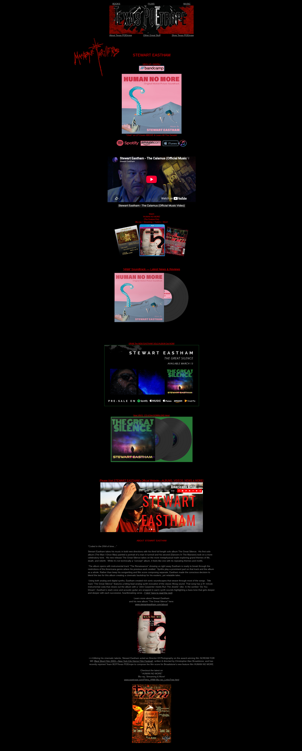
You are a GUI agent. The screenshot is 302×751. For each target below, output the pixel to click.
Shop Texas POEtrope (183, 35)
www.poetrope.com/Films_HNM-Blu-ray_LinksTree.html (151, 679)
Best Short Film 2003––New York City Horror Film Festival (123, 661)
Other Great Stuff (151, 35)
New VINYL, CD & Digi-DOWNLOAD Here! (151, 415)
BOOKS (116, 4)
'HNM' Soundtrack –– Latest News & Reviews (151, 269)
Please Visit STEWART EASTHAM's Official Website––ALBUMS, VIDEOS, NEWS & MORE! (151, 480)
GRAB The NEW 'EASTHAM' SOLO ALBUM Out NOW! (151, 344)
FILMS (151, 4)
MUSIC (186, 4)
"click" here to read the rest (158, 593)
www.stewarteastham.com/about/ (151, 604)
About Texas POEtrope (120, 35)
